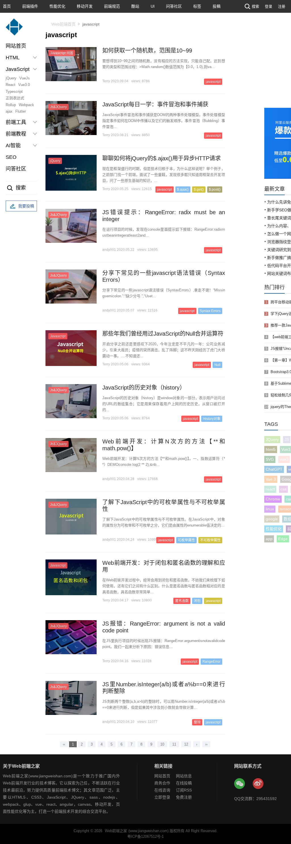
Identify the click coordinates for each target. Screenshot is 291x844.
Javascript (58, 336)
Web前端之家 (116, 831)
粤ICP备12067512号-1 (145, 836)
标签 (197, 6)
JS (286, 439)
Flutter (20, 111)
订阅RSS (184, 790)
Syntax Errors (210, 311)
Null (217, 365)
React (10, 85)
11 (174, 744)
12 (186, 744)
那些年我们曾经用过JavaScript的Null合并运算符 (162, 334)
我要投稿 (26, 206)
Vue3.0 (24, 85)
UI (153, 6)
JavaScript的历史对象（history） (143, 387)
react (270, 489)
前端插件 (30, 6)
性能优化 (57, 6)
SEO (11, 157)
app (269, 538)
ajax (9, 111)
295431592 (266, 798)
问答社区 (174, 6)
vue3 (284, 459)
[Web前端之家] (14, 29)
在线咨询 (162, 790)
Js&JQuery (58, 215)
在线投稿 (184, 783)
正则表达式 (15, 98)
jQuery (11, 78)
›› (206, 744)
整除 (197, 722)
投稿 (217, 6)
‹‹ (64, 744)
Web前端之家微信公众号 (240, 784)
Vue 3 (271, 479)
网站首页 (16, 46)
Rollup (11, 105)
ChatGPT (274, 469)
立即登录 (162, 797)
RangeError (211, 662)
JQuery (272, 439)
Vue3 (285, 449)
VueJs (24, 78)
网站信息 (184, 776)
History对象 (212, 419)
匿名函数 (182, 601)
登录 (268, 6)
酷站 (135, 6)
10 (162, 744)
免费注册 (184, 797)
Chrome (273, 499)
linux (270, 509)
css (283, 489)
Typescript (14, 91)
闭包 (197, 601)
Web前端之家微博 (258, 784)
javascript (213, 250)
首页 (7, 6)
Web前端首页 (63, 24)
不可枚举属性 (210, 540)
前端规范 (112, 6)
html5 (271, 449)
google (272, 519)
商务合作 (162, 783)
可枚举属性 (186, 540)
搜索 (255, 6)
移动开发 (85, 6)
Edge (283, 538)
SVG (270, 459)
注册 (281, 6)
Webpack (26, 105)
